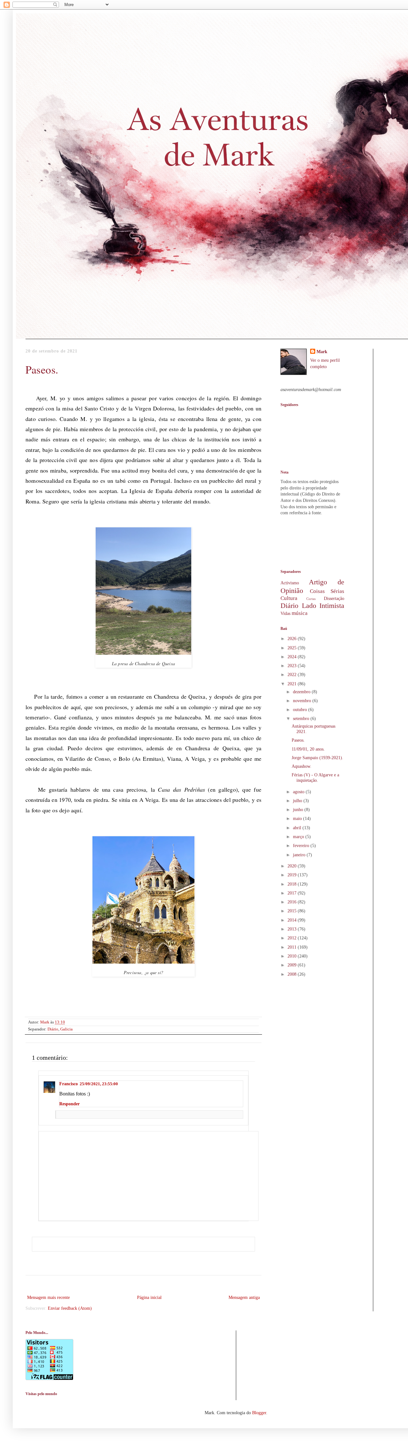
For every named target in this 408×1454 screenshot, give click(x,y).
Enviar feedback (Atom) (70, 1308)
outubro (300, 709)
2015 (293, 911)
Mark (322, 351)
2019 (293, 875)
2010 (293, 956)
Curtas (311, 599)
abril (297, 827)
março (299, 836)
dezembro (302, 691)
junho (298, 809)
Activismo (289, 583)
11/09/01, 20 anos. (308, 749)
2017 (293, 893)
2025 (293, 647)
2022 (293, 674)
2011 (293, 947)
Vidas (285, 613)
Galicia (66, 1029)
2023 (293, 665)
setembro (301, 718)
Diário (52, 1029)
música (300, 613)
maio (298, 818)
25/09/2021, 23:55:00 (99, 1083)
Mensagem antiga (244, 1297)
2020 (293, 866)
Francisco (68, 1083)
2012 (293, 938)
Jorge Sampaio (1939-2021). (317, 757)
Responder (69, 1103)
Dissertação (334, 598)
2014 (293, 920)
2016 (293, 902)
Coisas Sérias (327, 591)
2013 (293, 929)
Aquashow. (301, 766)
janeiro (300, 854)
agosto (299, 791)
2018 (293, 884)
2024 (293, 656)
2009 (293, 965)
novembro (302, 700)
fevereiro (301, 845)
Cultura (288, 598)
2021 (293, 683)
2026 (293, 638)
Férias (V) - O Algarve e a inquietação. (315, 778)
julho (298, 800)
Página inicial (149, 1297)
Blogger (259, 1412)
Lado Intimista (323, 605)
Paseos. (298, 740)
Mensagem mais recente (48, 1297)
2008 (293, 974)
